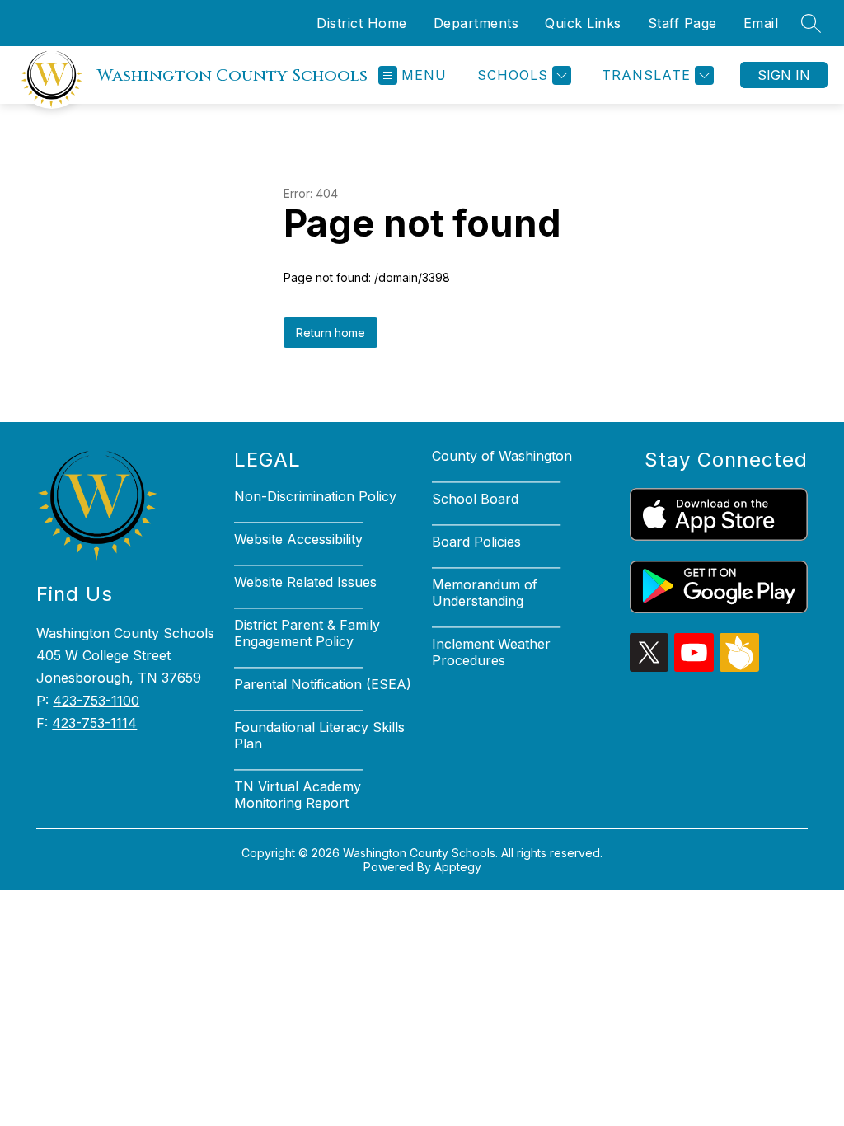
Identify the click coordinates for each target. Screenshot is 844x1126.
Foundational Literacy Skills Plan (319, 735)
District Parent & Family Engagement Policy (307, 633)
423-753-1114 (94, 723)
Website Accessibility (298, 539)
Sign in (783, 75)
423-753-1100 (96, 700)
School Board (475, 498)
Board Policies (476, 541)
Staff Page (682, 23)
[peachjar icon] (739, 667)
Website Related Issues (305, 582)
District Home (361, 23)
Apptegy (457, 867)
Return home (330, 333)
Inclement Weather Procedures (491, 652)
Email (761, 23)
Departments (476, 23)
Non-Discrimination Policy (315, 496)
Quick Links (583, 23)
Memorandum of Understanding (484, 592)
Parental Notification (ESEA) (322, 684)
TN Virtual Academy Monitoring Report (297, 794)
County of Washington (502, 456)
